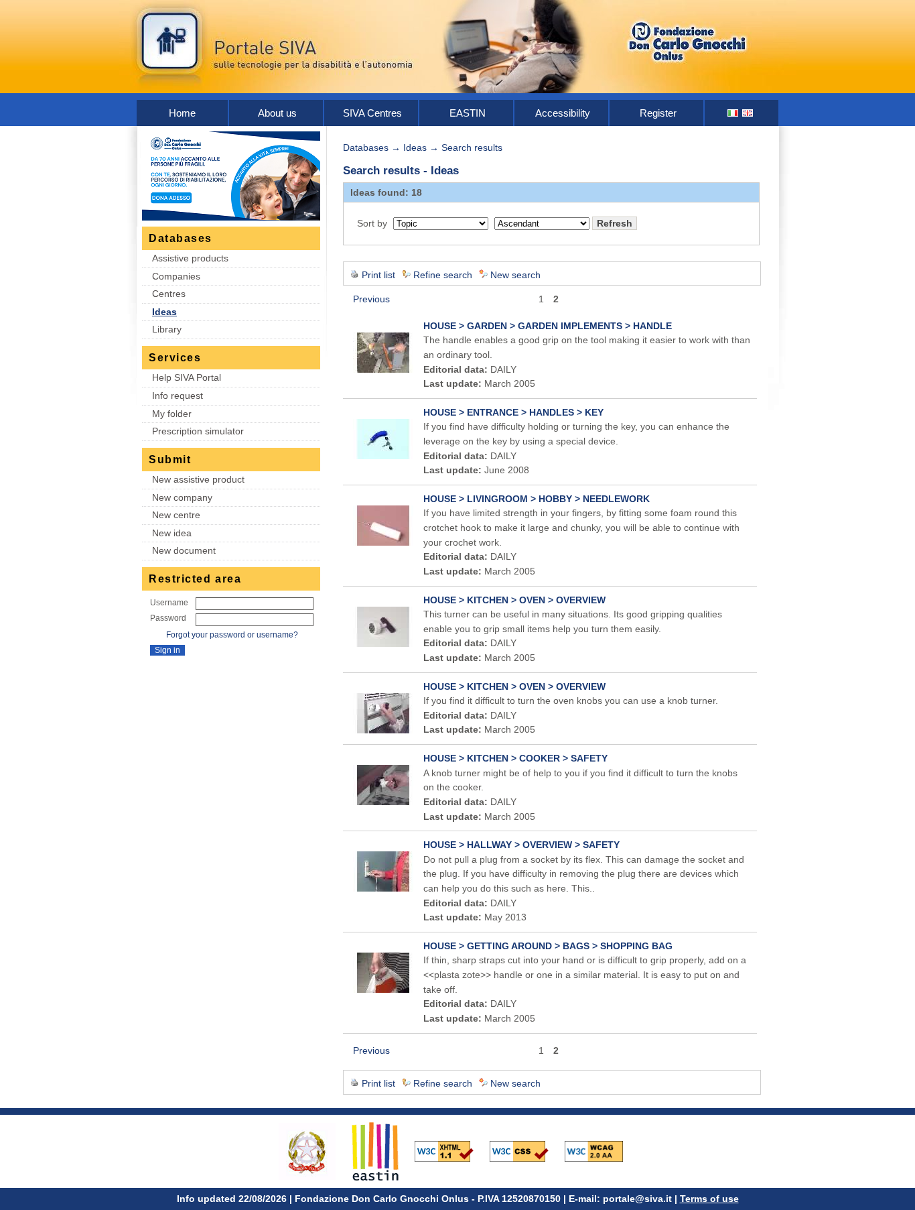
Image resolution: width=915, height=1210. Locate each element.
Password (168, 618)
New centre (176, 514)
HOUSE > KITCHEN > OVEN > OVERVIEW (514, 600)
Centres (169, 293)
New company (182, 497)
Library (167, 329)
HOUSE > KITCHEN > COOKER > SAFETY (515, 758)
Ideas (164, 311)
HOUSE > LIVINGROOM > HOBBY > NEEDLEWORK (536, 498)
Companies (176, 276)
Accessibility (562, 113)
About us (277, 113)
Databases (366, 147)
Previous (371, 299)
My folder (172, 413)
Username (169, 603)
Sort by (372, 223)
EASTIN (467, 113)
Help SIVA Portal (186, 377)
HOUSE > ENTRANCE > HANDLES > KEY (513, 412)
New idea (172, 533)
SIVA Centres (372, 113)
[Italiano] (733, 113)
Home (182, 113)
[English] (748, 113)
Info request (177, 395)
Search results (471, 147)
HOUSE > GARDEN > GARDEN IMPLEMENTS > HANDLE (547, 325)
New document (184, 550)
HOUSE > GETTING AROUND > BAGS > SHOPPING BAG (548, 946)
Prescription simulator (198, 431)
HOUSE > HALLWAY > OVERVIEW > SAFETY (521, 844)
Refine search (442, 274)
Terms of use (709, 1198)
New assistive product (198, 479)
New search (515, 274)
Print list (378, 274)
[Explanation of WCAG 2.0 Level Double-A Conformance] (601, 1150)
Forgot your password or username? (232, 635)
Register (658, 113)
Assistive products (190, 258)
